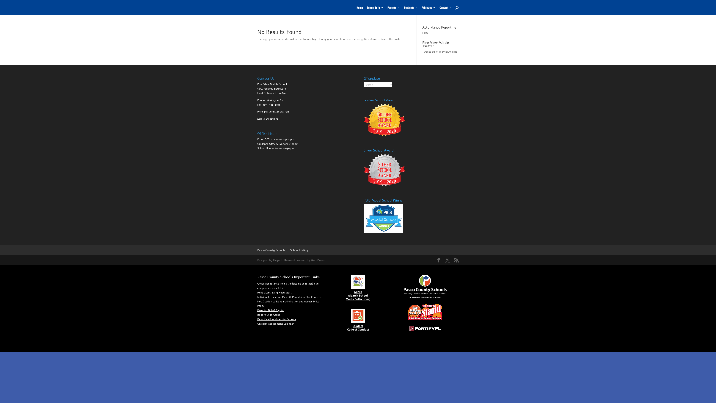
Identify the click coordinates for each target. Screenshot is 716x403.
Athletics (427, 8)
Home (360, 8)
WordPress (317, 260)
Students (409, 8)
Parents (391, 8)
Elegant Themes (283, 260)
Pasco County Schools (271, 250)
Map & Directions (267, 119)
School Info (373, 8)
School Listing (299, 250)
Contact (443, 8)
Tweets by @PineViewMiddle (439, 52)
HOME (426, 33)
